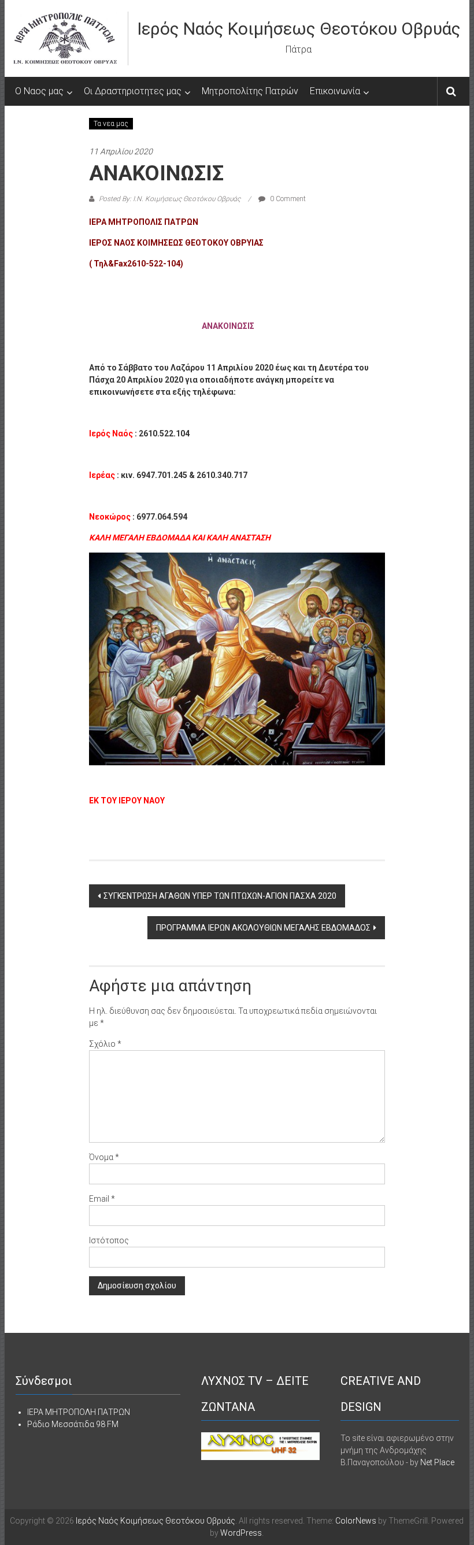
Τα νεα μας (111, 124)
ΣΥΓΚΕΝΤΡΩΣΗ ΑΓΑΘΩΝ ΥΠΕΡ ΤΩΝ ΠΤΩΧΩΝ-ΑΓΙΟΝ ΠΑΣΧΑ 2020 (219, 896)
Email (102, 1198)
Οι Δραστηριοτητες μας (133, 91)
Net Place (437, 1462)
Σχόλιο (105, 1043)
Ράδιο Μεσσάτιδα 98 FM (72, 1424)
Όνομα (104, 1157)
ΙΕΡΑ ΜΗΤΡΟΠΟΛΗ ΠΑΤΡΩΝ (78, 1412)
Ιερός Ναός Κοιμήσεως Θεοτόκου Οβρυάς (299, 28)
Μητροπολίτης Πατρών (250, 91)
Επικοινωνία (335, 91)
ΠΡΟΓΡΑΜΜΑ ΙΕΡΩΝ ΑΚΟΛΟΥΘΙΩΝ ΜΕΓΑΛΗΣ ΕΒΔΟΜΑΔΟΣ (263, 927)
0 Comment (287, 199)
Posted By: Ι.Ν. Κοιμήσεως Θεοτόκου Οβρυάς (169, 199)
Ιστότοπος (109, 1240)
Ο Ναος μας (39, 91)
